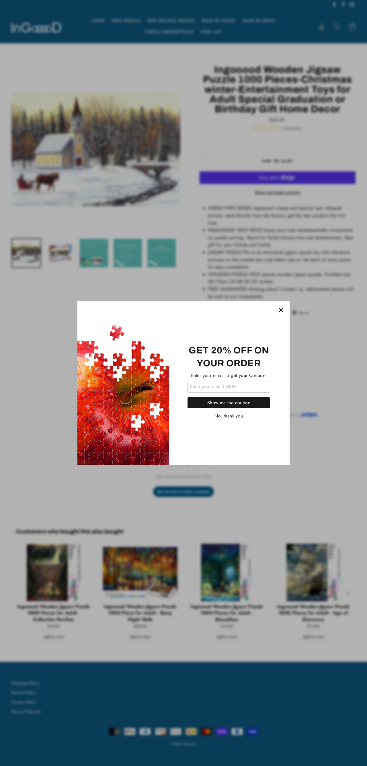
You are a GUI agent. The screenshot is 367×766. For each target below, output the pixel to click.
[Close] (281, 310)
